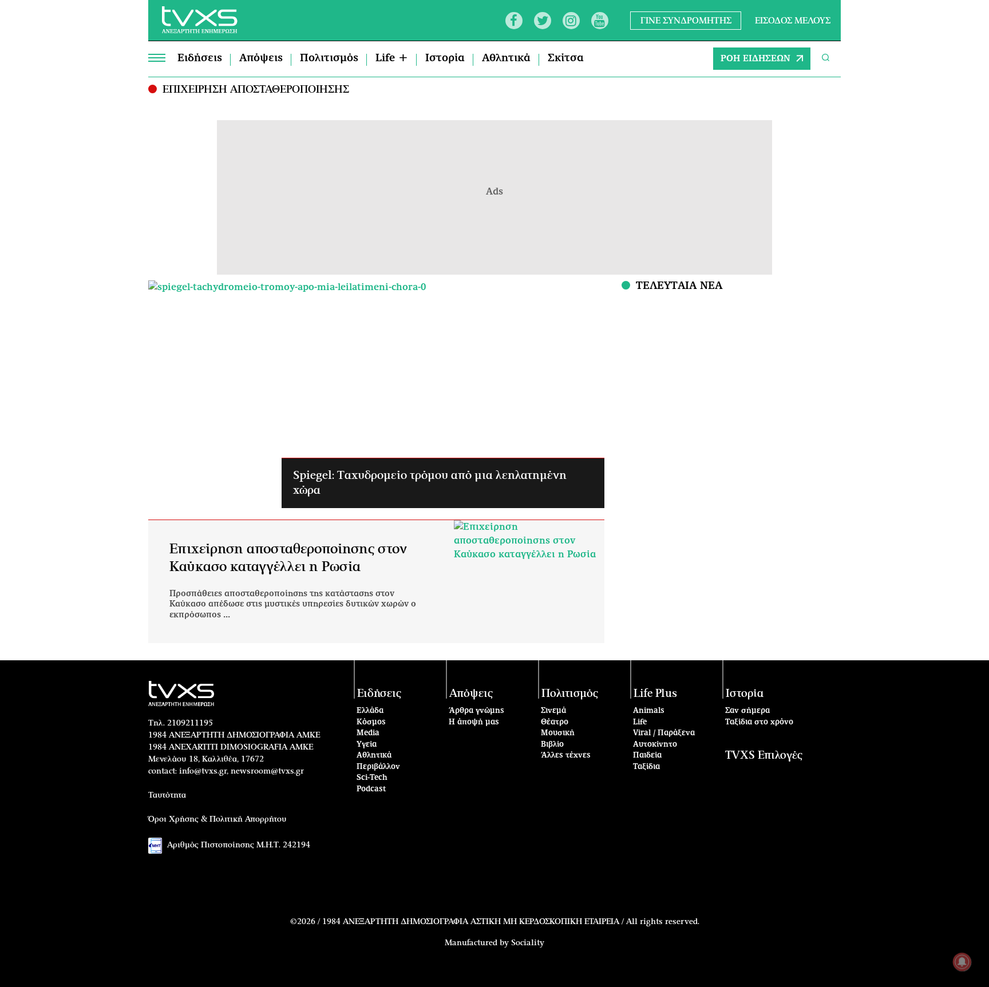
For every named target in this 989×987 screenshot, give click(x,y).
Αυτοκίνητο (655, 744)
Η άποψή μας (474, 722)
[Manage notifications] (962, 962)
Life (640, 722)
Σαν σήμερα (747, 711)
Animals (648, 711)
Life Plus (655, 693)
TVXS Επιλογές (763, 755)
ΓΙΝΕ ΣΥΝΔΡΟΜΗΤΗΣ (685, 20)
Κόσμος (371, 722)
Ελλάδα (370, 711)
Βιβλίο (552, 744)
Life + (391, 58)
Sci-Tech (372, 778)
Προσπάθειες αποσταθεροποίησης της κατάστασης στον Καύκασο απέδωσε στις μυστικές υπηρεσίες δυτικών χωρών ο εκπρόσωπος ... (292, 604)
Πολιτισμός (329, 58)
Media (368, 733)
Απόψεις (261, 58)
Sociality (527, 943)
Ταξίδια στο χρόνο (759, 722)
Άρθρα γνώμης (476, 711)
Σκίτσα (566, 58)
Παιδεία (647, 755)
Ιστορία (445, 58)
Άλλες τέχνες (566, 755)
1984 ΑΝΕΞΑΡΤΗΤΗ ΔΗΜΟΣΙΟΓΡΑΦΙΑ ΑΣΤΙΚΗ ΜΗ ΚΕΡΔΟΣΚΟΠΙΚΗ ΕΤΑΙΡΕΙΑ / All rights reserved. (510, 922)
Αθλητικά (506, 58)
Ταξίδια (646, 767)
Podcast (371, 789)
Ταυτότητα (167, 795)
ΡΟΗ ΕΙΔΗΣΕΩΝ (755, 58)
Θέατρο (554, 722)
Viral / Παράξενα (664, 733)
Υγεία (367, 744)
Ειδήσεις (199, 58)
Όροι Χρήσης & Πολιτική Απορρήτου (217, 819)
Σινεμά (553, 711)
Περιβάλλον (378, 767)
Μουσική (558, 733)
